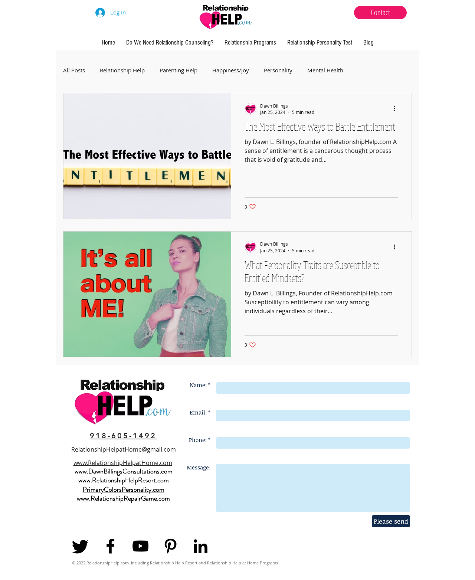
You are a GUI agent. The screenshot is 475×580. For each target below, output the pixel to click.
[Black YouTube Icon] (140, 546)
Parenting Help (178, 70)
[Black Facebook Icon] (110, 546)
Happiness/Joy (230, 70)
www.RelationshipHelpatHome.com (122, 463)
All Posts (74, 70)
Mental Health (325, 70)
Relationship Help (122, 70)
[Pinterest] (170, 546)
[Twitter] (80, 546)
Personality (278, 70)
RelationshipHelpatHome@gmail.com (123, 449)
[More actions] (397, 108)
